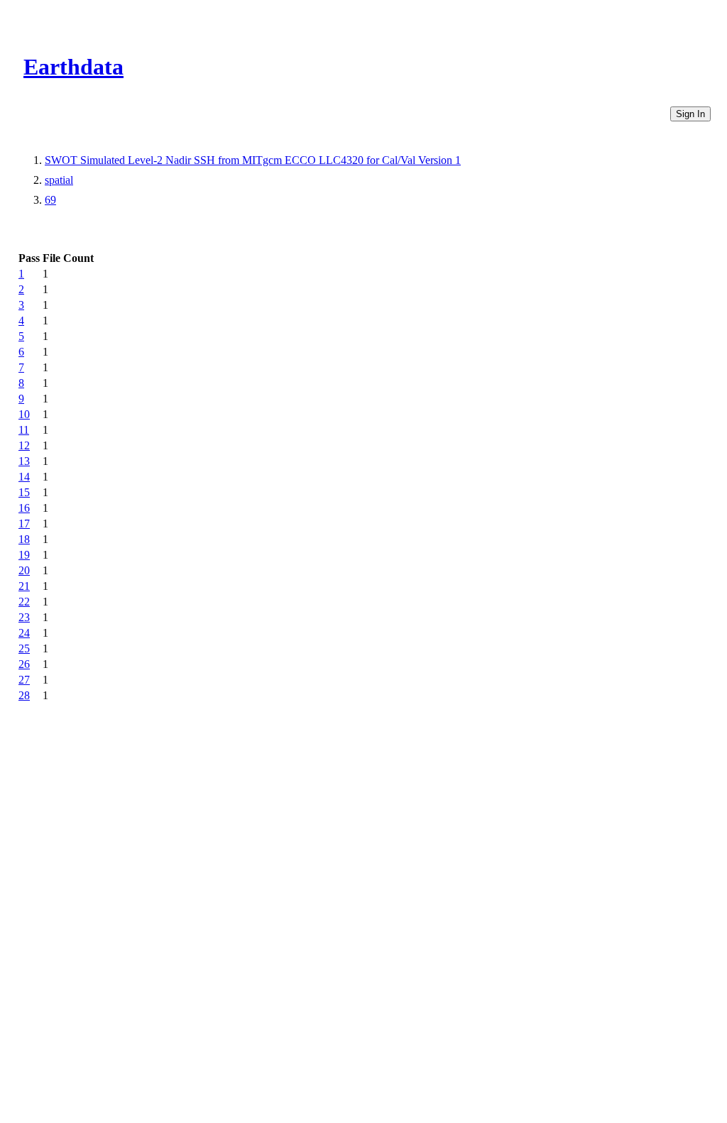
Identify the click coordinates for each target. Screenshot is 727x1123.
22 (24, 602)
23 (24, 617)
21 (24, 586)
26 (24, 664)
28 (24, 695)
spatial (59, 180)
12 (24, 445)
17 (24, 523)
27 (24, 680)
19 (24, 555)
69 (50, 200)
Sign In (690, 114)
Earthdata (73, 67)
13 (24, 461)
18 (24, 539)
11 (23, 430)
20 (24, 570)
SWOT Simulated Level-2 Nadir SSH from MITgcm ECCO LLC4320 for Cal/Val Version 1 (253, 160)
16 (24, 508)
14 (24, 477)
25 (24, 648)
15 (24, 492)
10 (24, 414)
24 (24, 633)
